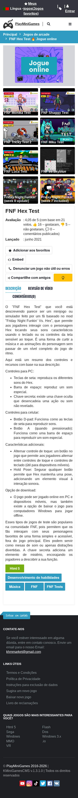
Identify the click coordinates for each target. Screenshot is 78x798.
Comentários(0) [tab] (24, 296)
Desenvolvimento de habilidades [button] (33, 577)
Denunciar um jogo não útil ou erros (41, 268)
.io (44, 741)
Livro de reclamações (22, 703)
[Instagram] (28, 783)
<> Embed (16, 259)
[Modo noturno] (63, 278)
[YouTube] (22, 783)
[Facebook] (49, 783)
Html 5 (15, 568)
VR (8, 745)
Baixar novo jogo (18, 697)
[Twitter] (42, 783)
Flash (46, 727)
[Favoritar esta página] (60, 8)
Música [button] (14, 586)
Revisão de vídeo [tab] (40, 288)
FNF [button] (34, 586)
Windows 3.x (51, 736)
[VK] (56, 783)
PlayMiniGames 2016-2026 (26, 766)
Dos (45, 732)
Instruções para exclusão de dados (32, 685)
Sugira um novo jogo (21, 691)
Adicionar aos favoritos (31, 250)
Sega (10, 732)
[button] (48, 24)
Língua (15, 8)
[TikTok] (35, 783)
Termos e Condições (21, 672)
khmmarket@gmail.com (23, 652)
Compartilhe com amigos (30, 277)
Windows (13, 736)
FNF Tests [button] (55, 586)
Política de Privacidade (23, 679)
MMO (10, 741)
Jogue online (39, 66)
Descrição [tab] (13, 288)
